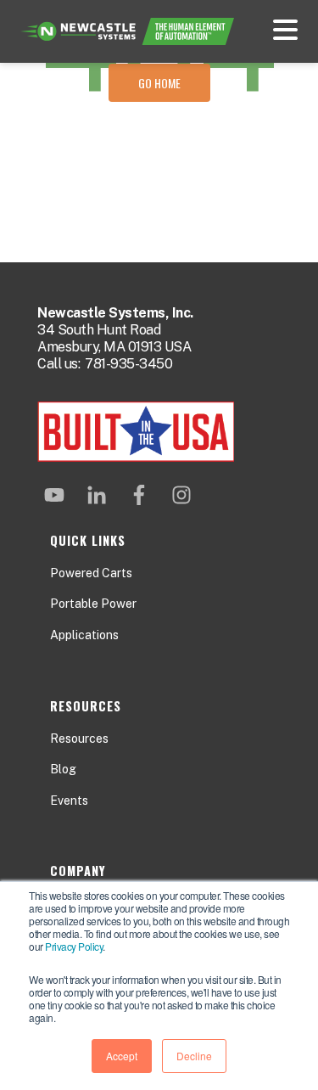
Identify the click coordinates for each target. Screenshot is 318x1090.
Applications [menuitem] (84, 635)
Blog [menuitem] (63, 769)
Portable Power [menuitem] (93, 603)
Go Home (159, 83)
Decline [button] (194, 1055)
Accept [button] (121, 1055)
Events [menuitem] (69, 800)
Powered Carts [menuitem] (91, 573)
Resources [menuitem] (79, 738)
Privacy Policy (74, 946)
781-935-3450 (128, 364)
